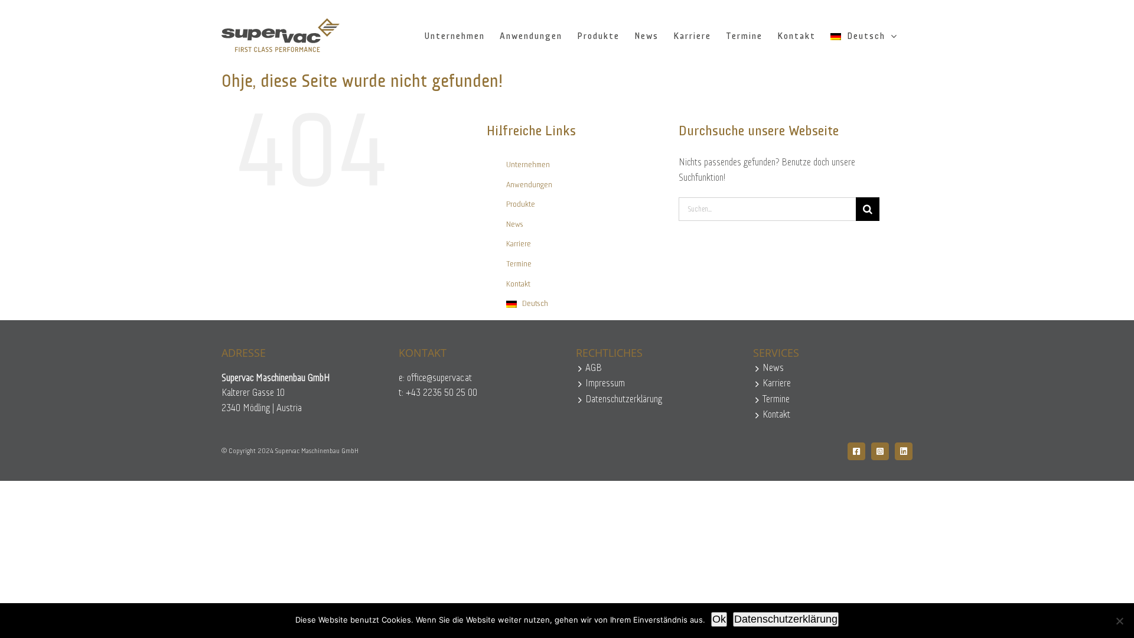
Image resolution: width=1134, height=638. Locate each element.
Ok (719, 619)
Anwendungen (529, 185)
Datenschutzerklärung (623, 400)
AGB (593, 368)
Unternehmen (528, 165)
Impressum (605, 384)
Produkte (520, 204)
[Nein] (1119, 621)
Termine (519, 264)
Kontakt (518, 284)
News (514, 224)
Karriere (518, 244)
